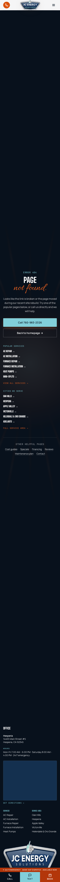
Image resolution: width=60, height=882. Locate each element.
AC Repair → (9, 351)
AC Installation (10, 819)
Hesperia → (8, 401)
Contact (40, 453)
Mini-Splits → (10, 376)
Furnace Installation (13, 827)
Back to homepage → (30, 333)
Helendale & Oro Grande (44, 831)
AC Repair (8, 814)
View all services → (15, 383)
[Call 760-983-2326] (6, 5)
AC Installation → (11, 356)
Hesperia (36, 819)
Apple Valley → (10, 406)
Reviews (49, 449)
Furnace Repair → (11, 361)
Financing (37, 449)
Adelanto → (9, 421)
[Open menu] (53, 5)
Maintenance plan (24, 453)
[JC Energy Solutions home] (30, 5)
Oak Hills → (9, 396)
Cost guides (11, 449)
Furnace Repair (11, 823)
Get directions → (13, 803)
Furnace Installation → (14, 366)
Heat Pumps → (10, 371)
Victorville (37, 827)
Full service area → (15, 428)
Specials (24, 449)
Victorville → (10, 411)
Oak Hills (36, 814)
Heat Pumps (9, 831)
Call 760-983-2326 (30, 322)
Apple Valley (38, 823)
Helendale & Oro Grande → (16, 416)
